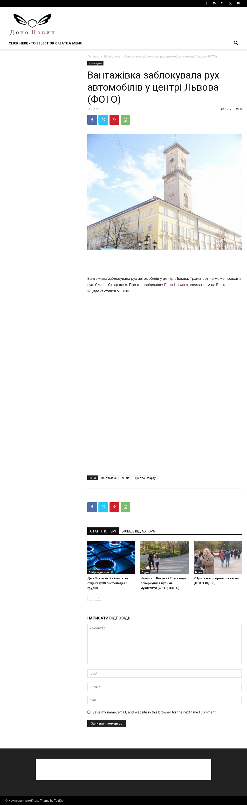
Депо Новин (174, 284)
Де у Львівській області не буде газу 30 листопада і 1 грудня (107, 583)
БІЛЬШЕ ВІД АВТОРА (138, 531)
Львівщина (112, 56)
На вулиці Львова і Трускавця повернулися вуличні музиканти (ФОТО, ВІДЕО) (163, 583)
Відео (145, 572)
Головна (93, 56)
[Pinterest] (114, 120)
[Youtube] (238, 3)
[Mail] (214, 3)
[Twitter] (230, 3)
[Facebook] (206, 3)
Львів (126, 478)
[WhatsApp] (125, 120)
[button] (236, 43)
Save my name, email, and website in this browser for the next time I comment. (154, 712)
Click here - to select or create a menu (45, 43)
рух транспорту (145, 478)
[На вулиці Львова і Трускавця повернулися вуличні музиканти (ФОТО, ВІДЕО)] (164, 557)
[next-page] (98, 598)
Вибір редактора (99, 572)
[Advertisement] (153, 24)
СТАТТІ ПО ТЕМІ (103, 531)
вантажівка (109, 478)
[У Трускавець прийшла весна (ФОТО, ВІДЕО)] (218, 557)
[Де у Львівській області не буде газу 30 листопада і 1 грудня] (111, 557)
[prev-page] (90, 598)
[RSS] (222, 3)
